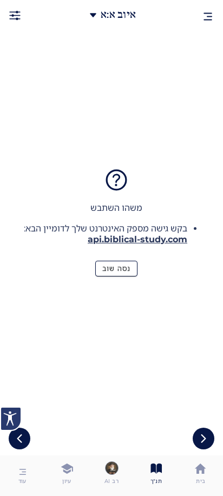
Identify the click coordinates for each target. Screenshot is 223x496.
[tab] (201, 475)
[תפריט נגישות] (11, 419)
